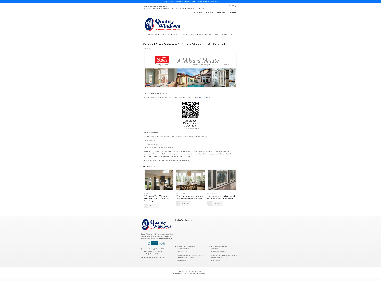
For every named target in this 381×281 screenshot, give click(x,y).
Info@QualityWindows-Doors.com (154, 257)
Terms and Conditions (184, 271)
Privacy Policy (195, 271)
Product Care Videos (203, 97)
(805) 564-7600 (157, 251)
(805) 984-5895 (159, 249)
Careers (232, 13)
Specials (221, 13)
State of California (163, 236)
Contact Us (197, 13)
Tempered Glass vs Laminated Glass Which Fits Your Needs (221, 197)
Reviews (210, 13)
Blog (201, 271)
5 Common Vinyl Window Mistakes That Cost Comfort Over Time (157, 198)
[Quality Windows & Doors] (163, 24)
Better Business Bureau (164, 238)
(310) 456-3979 (153, 254)
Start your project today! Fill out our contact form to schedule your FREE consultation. (190, 1)
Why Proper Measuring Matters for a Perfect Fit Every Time (190, 197)
